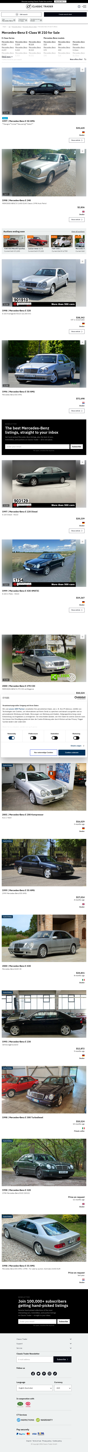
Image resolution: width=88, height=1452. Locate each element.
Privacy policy (47, 1441)
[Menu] (79, 6)
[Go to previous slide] (5, 244)
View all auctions (78, 231)
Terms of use (37, 1441)
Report (5, 118)
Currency (58, 1382)
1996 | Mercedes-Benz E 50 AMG (18, 391)
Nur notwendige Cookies (43, 753)
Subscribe (76, 446)
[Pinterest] (44, 1374)
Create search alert (65, 14)
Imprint (28, 1441)
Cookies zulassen (72, 753)
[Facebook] (33, 1374)
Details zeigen (76, 746)
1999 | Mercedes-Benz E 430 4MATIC (20, 590)
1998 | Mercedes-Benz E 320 (16, 310)
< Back (4, 27)
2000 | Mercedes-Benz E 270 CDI (18, 685)
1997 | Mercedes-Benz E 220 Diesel (20, 511)
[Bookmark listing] (82, 70)
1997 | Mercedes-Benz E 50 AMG (18, 121)
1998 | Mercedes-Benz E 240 (16, 200)
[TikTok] (55, 1374)
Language (21, 1382)
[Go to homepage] (39, 6)
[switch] (33, 738)
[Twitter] (38, 1374)
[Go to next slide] (82, 244)
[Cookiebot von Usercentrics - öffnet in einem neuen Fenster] (76, 697)
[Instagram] (49, 1374)
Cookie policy (57, 1441)
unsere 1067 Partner (17, 709)
